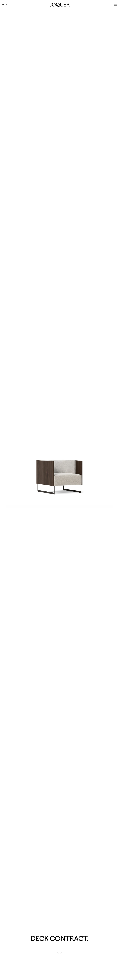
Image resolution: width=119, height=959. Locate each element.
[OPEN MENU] (115, 5)
